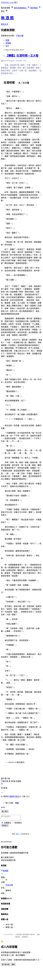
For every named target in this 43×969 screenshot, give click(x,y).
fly (2, 783)
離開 (13, 964)
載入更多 (5, 811)
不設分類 (19, 36)
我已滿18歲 (5, 964)
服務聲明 (25, 937)
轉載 (17, 803)
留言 (17, 796)
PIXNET (10, 934)
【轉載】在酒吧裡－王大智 (22, 55)
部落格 (8, 43)
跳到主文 (4, 24)
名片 (7, 46)
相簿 (7, 40)
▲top (3, 807)
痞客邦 (12, 796)
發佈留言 (5, 825)
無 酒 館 (7, 18)
